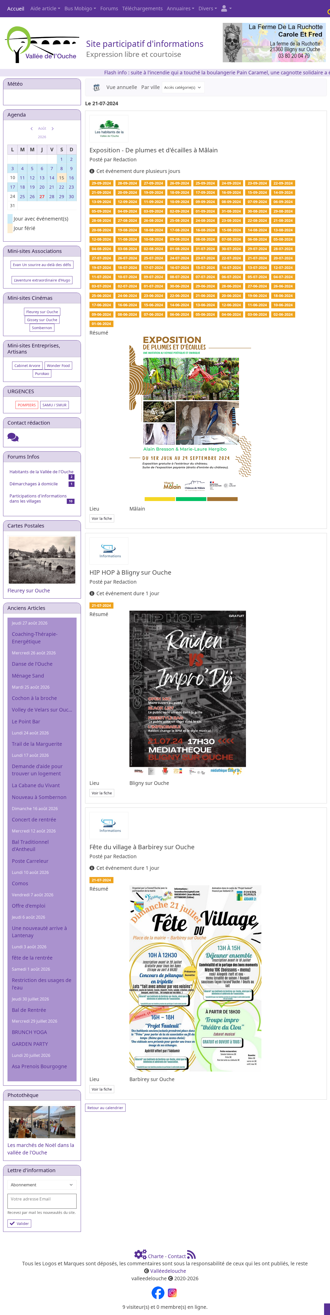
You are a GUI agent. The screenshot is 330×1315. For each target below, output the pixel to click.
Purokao (42, 373)
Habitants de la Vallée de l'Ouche (41, 472)
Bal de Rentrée (29, 1009)
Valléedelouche (168, 1270)
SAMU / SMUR (55, 404)
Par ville (150, 87)
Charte (156, 1256)
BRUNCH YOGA (29, 1032)
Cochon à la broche (34, 698)
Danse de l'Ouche (32, 663)
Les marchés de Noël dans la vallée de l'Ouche (40, 1149)
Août (42, 128)
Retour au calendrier (105, 1107)
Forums (109, 8)
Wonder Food (58, 365)
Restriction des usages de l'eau (41, 984)
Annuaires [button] (179, 8)
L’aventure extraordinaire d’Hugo (42, 280)
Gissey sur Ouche (42, 319)
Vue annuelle (121, 87)
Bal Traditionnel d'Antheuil (30, 845)
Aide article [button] (43, 8)
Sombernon (42, 327)
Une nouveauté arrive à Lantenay (39, 932)
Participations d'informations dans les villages (38, 498)
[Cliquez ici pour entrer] (13, 438)
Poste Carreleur (30, 860)
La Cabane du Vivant (36, 785)
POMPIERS (27, 404)
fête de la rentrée (32, 957)
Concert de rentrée (34, 819)
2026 (42, 136)
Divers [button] (206, 8)
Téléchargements (142, 8)
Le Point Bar (26, 721)
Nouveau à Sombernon (39, 797)
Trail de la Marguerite (37, 743)
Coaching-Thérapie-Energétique (34, 637)
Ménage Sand (28, 675)
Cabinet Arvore (27, 365)
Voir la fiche (102, 518)
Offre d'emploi (28, 905)
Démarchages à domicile (34, 484)
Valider (23, 1223)
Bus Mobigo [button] (78, 8)
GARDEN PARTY (30, 1043)
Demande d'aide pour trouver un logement (37, 770)
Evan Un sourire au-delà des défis (42, 264)
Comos (20, 883)
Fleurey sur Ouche (42, 311)
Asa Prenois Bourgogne (39, 1066)
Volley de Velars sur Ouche (42, 709)
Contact (177, 1256)
